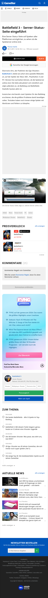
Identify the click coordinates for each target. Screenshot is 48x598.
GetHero (29, 573)
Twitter (11, 578)
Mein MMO (22, 573)
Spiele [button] (9, 8)
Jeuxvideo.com (37, 573)
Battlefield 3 (7, 73)
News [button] (18, 8)
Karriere (24, 563)
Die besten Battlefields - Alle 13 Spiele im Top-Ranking (23, 418)
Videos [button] (27, 8)
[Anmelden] (37, 550)
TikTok (29, 578)
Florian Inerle (12, 47)
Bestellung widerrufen (14, 563)
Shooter (29, 217)
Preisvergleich (13, 226)
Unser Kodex (22, 561)
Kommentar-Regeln (22, 275)
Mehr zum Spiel (24, 399)
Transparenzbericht (27, 567)
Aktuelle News (13, 473)
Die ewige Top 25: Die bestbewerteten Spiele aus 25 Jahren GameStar (25, 457)
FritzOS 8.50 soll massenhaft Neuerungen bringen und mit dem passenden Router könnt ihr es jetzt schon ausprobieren (31, 507)
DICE (39, 386)
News (10, 213)
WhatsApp (35, 578)
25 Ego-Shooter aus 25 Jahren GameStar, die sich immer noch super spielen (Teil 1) (24, 447)
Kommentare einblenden (24, 287)
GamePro (15, 573)
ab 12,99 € (17, 249)
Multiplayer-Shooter (9, 217)
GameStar (9, 573)
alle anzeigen (40, 226)
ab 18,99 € (17, 237)
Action (30, 213)
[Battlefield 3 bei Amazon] (8, 246)
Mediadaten (21, 565)
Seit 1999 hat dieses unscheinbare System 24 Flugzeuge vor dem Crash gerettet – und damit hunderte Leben (31, 484)
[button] (39, 3)
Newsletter (30, 563)
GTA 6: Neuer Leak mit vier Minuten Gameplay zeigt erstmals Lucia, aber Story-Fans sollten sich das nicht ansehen (30, 495)
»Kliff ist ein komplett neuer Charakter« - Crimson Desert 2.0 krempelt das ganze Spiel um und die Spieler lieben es (31, 519)
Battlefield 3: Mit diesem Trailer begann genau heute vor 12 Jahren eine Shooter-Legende (23, 428)
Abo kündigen (40, 561)
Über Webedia (31, 561)
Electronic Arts (31, 386)
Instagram (24, 578)
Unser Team (13, 561)
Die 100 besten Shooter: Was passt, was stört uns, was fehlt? (24, 437)
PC (25, 213)
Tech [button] (36, 8)
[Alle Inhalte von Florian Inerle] (4, 48)
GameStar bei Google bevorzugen (25, 65)
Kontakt (37, 563)
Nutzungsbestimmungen (9, 565)
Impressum (6, 561)
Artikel (5, 213)
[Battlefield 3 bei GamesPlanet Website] (8, 235)
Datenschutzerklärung (32, 565)
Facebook (17, 578)
